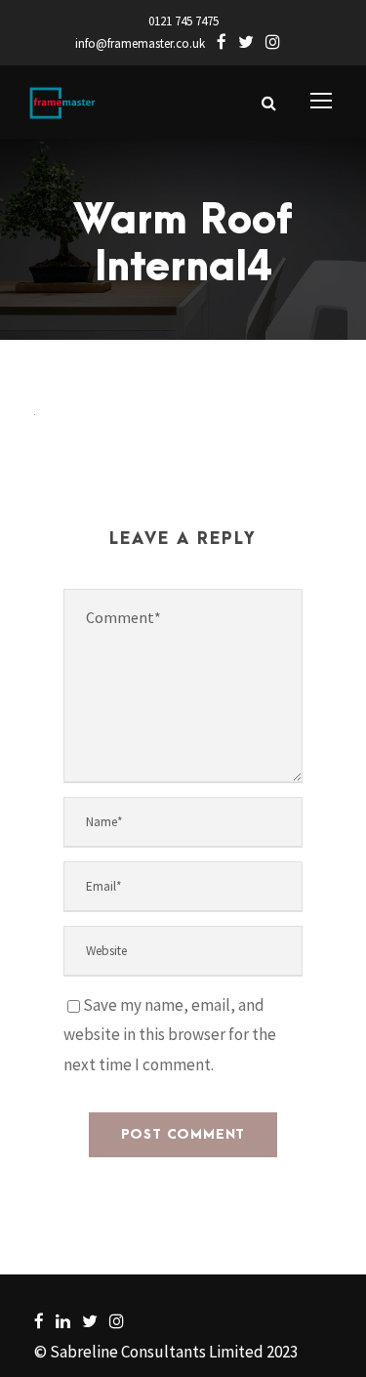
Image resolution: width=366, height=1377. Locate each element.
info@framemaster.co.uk (140, 43)
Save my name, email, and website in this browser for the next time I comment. (169, 1034)
